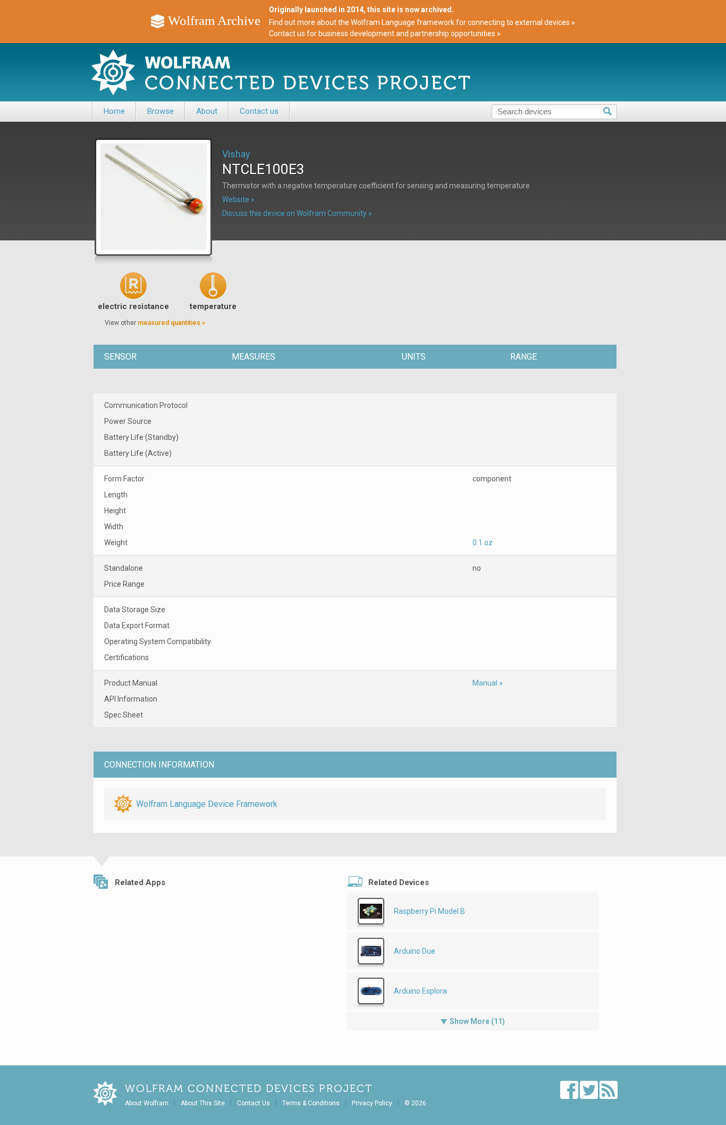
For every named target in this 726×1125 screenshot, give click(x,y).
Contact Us (253, 1103)
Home (114, 111)
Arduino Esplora (420, 991)
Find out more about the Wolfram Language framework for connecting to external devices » (422, 22)
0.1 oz (482, 542)
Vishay (236, 154)
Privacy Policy (372, 1103)
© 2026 (415, 1103)
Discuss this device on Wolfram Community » (297, 213)
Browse (160, 111)
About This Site (203, 1103)
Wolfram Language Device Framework (206, 804)
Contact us (259, 111)
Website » (238, 199)
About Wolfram (146, 1103)
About (206, 111)
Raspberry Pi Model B (429, 911)
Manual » (487, 683)
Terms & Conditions (311, 1103)
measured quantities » (171, 323)
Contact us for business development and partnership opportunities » (385, 33)
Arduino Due (414, 951)
